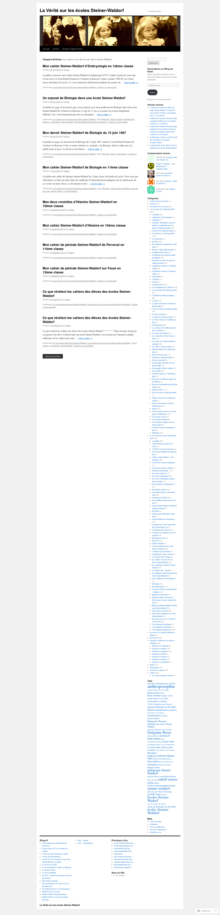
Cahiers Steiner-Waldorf (120, 188)
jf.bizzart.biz (118, 854)
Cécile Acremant (154, 704)
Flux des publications (157, 827)
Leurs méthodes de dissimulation (163, 578)
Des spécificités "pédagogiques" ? (164, 484)
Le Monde (151, 750)
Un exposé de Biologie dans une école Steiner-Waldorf (84, 98)
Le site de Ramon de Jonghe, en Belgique (56, 867)
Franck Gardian (153, 718)
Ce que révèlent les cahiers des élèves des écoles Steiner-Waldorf (87, 293)
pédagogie (152, 764)
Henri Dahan (153, 738)
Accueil (46, 48)
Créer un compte (155, 821)
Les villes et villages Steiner (162, 346)
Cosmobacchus (157, 239)
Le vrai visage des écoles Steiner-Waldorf (70, 304)
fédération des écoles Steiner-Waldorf (159, 725)
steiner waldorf (68, 122)
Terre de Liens (152, 791)
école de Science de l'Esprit (156, 804)
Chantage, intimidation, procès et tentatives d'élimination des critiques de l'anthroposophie (163, 225)
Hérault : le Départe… (164, 163)
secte (150, 783)
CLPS (160, 699)
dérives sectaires (170, 709)
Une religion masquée (159, 419)
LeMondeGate (157, 325)
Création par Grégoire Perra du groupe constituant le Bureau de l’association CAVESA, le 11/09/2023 (163, 121)
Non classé (154, 637)
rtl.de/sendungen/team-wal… (124, 845)
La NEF (155, 301)
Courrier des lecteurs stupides (162, 468)
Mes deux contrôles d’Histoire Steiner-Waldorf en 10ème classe (80, 203)
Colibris (165, 698)
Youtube (164, 794)
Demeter (155, 241)
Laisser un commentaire (107, 87)
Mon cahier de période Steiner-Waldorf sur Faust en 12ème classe (82, 270)
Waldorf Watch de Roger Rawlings (54, 894)
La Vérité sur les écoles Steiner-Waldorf (82, 10)
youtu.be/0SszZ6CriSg (122, 848)
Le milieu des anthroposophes (162, 317)
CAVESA (153, 203)
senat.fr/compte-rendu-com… (124, 862)
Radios (152, 664)
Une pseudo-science (159, 416)
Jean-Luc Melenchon (167, 745)
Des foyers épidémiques (160, 476)
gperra (66, 69)
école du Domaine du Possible (161, 806)
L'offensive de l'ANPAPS (161, 551)
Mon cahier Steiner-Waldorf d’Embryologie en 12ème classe (88, 66)
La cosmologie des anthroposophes (164, 290)
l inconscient (55, 345)
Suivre (152, 92)
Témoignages (154, 667)
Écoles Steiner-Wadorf (158, 799)
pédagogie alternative (164, 765)
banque (166, 690)
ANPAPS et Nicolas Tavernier (163, 449)
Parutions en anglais (159, 648)
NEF (149, 758)
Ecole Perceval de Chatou (155, 713)
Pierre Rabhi (156, 371)
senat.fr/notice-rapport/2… (123, 867)
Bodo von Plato (154, 695)
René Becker (171, 776)
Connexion (154, 824)
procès (171, 762)
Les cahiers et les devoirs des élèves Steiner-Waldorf (74, 87)
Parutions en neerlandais (160, 662)
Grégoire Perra (159, 732)
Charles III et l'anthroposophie (162, 230)
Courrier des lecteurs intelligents (163, 462)
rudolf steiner (55, 122)
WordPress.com (155, 832)
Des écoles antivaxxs (159, 473)
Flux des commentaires (158, 829)
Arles (162, 690)
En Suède (155, 511)
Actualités (155, 214)
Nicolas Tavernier (158, 360)
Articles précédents (52, 356)
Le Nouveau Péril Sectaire (161, 557)
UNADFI (151, 794)
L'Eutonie (155, 279)
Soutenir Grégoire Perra (72, 48)
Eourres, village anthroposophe (163, 249)
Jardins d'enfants (158, 543)
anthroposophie (161, 686)
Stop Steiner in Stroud (160, 611)
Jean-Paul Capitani (154, 747)
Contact (55, 48)
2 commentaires (70, 191)
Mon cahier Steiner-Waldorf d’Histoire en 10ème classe (84, 225)
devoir (112, 154)
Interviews (156, 540)
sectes (156, 782)
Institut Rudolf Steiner (154, 742)
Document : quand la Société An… (164, 174)
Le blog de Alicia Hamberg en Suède (55, 854)
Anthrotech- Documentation (162, 217)
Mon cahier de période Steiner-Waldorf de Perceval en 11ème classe (83, 246)
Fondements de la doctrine (161, 530)
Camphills (155, 220)
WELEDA (155, 433)
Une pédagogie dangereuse (161, 629)
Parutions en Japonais (159, 656)
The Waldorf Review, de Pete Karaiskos (56, 889)
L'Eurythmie (156, 276)
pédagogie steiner (153, 767)
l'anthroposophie (167, 747)
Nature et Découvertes (160, 354)
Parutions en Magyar (159, 659)
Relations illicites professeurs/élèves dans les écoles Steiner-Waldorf (164, 600)
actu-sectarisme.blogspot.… (123, 856)
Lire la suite (131, 82)
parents (169, 759)
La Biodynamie (157, 284)
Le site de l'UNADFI (49, 864)
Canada (163, 695)
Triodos (154, 408)
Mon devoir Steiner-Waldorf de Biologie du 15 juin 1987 (84, 132)
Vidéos (152, 672)
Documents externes (159, 489)
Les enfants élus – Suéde (161, 570)
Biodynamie (153, 692)
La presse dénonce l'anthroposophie (164, 309)
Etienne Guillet (116, 119)
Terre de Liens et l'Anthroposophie (164, 392)
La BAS (155, 282)
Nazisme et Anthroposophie (162, 357)
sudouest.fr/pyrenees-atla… (123, 859)
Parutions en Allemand (160, 646)
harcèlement (165, 735)
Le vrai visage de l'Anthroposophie (162, 209)
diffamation (151, 707)
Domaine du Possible (159, 497)
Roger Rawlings (152, 780)
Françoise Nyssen (156, 721)
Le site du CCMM (48, 870)
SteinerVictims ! (158, 389)
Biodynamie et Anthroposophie (162, 167)
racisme (162, 776)
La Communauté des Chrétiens (163, 287)
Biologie (106, 119)
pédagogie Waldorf (153, 776)
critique (46, 345)
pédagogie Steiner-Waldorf (159, 771)
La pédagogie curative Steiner (162, 554)
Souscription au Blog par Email (160, 70)
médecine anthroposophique (161, 755)
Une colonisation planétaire (161, 624)
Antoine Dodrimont (153, 690)
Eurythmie (164, 716)
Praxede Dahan (164, 762)
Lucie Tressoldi (169, 750)
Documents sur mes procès (159, 206)
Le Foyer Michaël (158, 314)
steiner (173, 785)
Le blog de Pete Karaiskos (51, 856)
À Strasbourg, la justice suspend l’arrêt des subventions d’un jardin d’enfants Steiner (163, 140)
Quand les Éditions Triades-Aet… (166, 158)
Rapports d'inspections (160, 594)
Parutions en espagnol (160, 651)
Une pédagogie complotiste (161, 627)
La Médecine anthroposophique (163, 295)
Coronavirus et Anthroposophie (163, 233)
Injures (162, 739)
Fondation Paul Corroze (160, 252)
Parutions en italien (159, 654)
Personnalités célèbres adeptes (162, 368)
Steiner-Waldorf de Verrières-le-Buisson (91, 122)
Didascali (169, 704)
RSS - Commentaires (85, 843)
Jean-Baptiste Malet (153, 745)
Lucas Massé (160, 750)
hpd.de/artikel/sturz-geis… (123, 864)
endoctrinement (153, 715)
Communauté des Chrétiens (157, 701)
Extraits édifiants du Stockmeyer (163, 519)
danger (163, 704)
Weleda (158, 794)
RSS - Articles (83, 840)
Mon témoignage (158, 586)
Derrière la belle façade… (161, 470)
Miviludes (155, 584)
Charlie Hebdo (152, 698)
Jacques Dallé (168, 741)
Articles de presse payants (159, 201)
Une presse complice (157, 670)
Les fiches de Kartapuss (160, 333)
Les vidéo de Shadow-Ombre (162, 675)
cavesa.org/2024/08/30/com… (124, 843)
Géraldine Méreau (153, 736)
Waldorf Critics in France (51, 891)
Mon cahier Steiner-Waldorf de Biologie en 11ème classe (85, 167)
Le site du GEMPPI (49, 872)
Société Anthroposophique (158, 785)
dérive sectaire (155, 709)
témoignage (168, 791)
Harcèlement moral (158, 538)
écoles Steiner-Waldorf (158, 811)
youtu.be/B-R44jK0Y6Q (123, 851)
